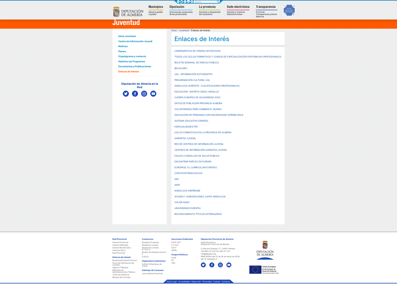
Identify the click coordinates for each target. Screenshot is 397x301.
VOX (173, 263)
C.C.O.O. (174, 245)
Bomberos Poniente (150, 242)
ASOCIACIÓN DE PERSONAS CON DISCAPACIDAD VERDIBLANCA (208, 115)
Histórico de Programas (131, 61)
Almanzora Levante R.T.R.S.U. (150, 248)
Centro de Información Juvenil (135, 41)
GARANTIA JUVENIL (185, 138)
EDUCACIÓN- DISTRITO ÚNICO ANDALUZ (196, 91)
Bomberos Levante (150, 245)
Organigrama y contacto (132, 56)
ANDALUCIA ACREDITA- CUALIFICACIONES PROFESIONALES (206, 85)
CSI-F (173, 248)
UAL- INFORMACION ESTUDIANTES (193, 74)
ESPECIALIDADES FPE (186, 126)
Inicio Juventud (127, 36)
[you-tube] (230, 263)
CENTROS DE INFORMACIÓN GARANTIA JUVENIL (200, 150)
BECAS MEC (180, 68)
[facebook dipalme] (135, 93)
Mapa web (196, 282)
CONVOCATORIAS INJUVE (188, 173)
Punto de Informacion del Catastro (123, 264)
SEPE (177, 185)
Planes (122, 51)
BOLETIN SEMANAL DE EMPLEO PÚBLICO (196, 62)
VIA (176, 202)
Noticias (123, 46)
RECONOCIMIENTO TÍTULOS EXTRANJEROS (198, 214)
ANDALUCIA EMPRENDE (187, 190)
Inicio (174, 30)
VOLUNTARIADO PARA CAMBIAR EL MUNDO (198, 109)
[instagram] (188, 1)
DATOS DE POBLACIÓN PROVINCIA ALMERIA (198, 103)
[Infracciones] (289, 10)
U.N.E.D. (145, 257)
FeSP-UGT (176, 242)
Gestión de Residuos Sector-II (154, 253)
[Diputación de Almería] (129, 11)
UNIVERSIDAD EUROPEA (187, 208)
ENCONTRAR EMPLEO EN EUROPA (192, 161)
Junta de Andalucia (120, 275)
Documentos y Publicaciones (134, 66)
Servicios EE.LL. (119, 250)
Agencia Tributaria (120, 267)
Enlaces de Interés (128, 71)
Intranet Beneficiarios (121, 248)
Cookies (216, 282)
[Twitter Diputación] (126, 93)
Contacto (226, 282)
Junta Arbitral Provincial (152, 274)
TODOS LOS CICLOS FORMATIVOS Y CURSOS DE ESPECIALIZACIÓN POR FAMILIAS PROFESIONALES (227, 56)
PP (172, 260)
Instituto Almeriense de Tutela (152, 265)
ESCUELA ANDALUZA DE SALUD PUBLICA (196, 155)
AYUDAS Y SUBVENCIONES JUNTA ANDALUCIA (200, 196)
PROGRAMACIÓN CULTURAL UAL (192, 80)
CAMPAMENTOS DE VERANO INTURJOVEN (197, 51)
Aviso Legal (172, 282)
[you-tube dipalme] (153, 93)
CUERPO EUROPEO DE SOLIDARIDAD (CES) (197, 97)
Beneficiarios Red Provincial (124, 260)
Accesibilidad (184, 282)
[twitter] (205, 263)
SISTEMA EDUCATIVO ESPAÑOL (191, 120)
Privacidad (207, 282)
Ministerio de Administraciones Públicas (123, 271)
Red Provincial (118, 253)
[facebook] (213, 263)
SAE (176, 179)
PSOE (173, 258)
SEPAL (174, 250)
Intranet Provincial (120, 242)
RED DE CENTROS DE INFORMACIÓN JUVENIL (199, 144)
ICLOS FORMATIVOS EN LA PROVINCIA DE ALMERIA (204, 132)
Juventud (184, 30)
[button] (156, 10)
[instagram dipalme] (144, 93)
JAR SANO (183, 202)
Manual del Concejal (121, 277)
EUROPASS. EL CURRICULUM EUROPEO (195, 167)
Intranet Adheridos (120, 245)
